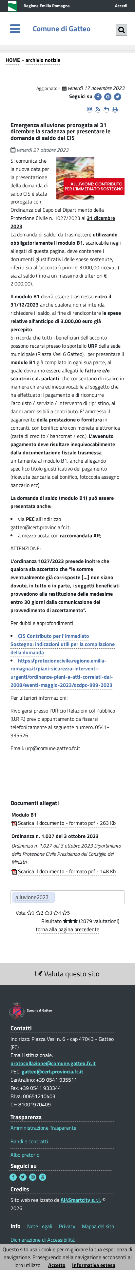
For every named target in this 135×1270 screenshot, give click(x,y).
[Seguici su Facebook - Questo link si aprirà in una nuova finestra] (13, 1177)
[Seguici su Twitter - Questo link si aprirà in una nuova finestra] (23, 1177)
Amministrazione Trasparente (43, 1128)
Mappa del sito (98, 1226)
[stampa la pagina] (115, 109)
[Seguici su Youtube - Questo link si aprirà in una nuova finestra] (42, 1177)
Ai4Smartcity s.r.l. (81, 1200)
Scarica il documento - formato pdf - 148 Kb (67, 871)
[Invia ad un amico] (106, 109)
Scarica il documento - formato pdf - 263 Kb (67, 823)
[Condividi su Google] (107, 96)
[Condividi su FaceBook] (98, 96)
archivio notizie (43, 60)
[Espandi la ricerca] (121, 30)
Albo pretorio (24, 1155)
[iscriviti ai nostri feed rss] (98, 109)
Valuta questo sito (71, 973)
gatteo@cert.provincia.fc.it (52, 1071)
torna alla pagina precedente (67, 929)
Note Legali (39, 1226)
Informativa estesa (93, 1265)
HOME (13, 60)
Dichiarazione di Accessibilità (42, 1240)
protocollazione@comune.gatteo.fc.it (53, 1063)
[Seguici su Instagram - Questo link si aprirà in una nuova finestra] (32, 1177)
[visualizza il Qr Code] (89, 109)
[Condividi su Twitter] (117, 96)
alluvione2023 (31, 897)
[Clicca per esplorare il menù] (15, 28)
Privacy (67, 1226)
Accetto (57, 1265)
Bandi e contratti (29, 1141)
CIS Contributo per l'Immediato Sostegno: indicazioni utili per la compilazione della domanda (62, 644)
